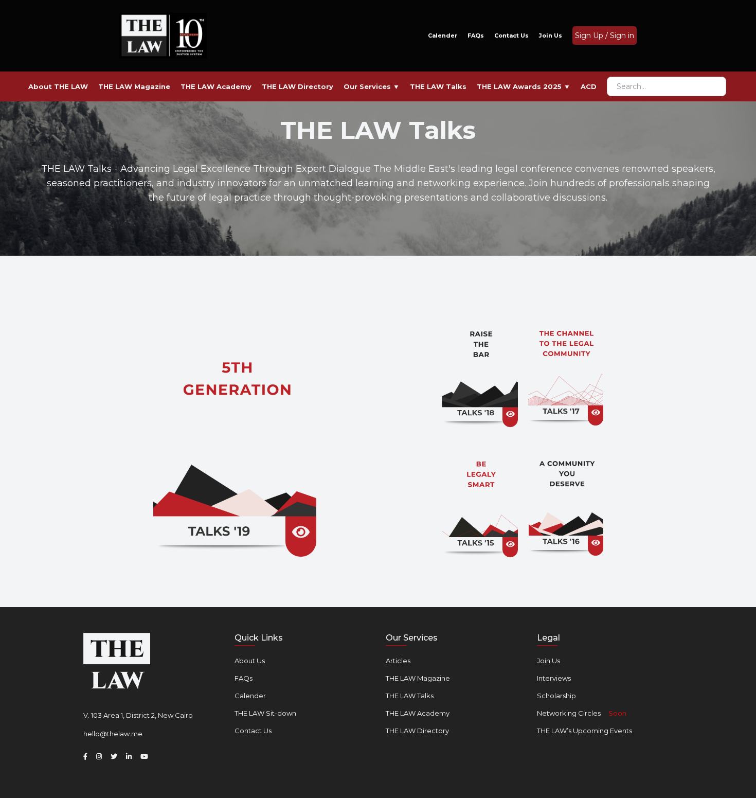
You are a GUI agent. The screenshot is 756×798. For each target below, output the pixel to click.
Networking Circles (581, 713)
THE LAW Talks (410, 695)
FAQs (475, 35)
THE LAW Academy (417, 713)
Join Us (550, 35)
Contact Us (511, 35)
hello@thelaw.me (112, 734)
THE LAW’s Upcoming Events (584, 730)
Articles (398, 661)
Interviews (554, 678)
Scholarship (556, 695)
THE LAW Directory (417, 730)
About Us (250, 661)
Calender (442, 35)
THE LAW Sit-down (265, 713)
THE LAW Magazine (418, 678)
